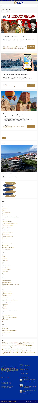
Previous (2, 158)
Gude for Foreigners (26, 342)
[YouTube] (32, 401)
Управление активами (5, 351)
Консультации (24, 347)
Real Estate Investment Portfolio (13, 343)
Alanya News (4, 208)
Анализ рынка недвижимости (7, 251)
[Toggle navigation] (36, 0)
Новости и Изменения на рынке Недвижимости (10, 299)
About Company (5, 203)
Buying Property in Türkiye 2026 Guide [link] (29, 379)
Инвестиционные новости (6, 280)
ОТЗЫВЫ (21, 372)
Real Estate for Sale (6, 230)
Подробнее (2, 373)
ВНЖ (3, 262)
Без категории (4, 258)
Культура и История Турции (7, 291)
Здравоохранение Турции (6, 275)
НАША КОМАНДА (22, 370)
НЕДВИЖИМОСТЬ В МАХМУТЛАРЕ (7, 386)
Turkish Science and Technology (8, 247)
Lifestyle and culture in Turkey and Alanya (15, 46)
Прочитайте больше (31, 46)
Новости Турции (5, 304)
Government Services (6, 214)
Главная (3, 9)
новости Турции (28, 352)
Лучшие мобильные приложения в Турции (16, 74)
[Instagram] (30, 401)
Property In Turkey (5, 343)
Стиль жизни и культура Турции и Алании (16, 48)
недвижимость (6, 352)
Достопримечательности (19, 85)
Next (35, 158)
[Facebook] (26, 401)
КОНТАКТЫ (21, 364)
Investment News (5, 219)
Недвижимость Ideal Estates (7, 293)
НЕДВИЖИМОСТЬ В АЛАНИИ (6, 379)
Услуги (10, 351)
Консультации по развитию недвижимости (9, 286)
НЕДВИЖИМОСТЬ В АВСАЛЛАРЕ (6, 381)
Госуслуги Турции (29, 343)
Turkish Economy (9, 127)
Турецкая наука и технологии (7, 321)
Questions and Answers (6, 227)
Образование (4, 308)
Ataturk (5, 46)
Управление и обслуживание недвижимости (9, 330)
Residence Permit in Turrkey (7, 236)
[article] (19, 162)
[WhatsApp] (34, 401)
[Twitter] (28, 401)
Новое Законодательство (24, 347)
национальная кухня (29, 351)
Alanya (3, 342)
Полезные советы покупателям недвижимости (10, 310)
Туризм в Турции (24, 86)
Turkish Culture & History (7, 243)
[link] (19, 158)
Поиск (4, 137)
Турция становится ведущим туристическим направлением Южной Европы (17, 115)
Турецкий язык (4, 326)
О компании (4, 306)
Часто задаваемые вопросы (6, 332)
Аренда (3, 254)
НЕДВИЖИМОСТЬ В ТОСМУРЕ (6, 383)
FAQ (20, 368)
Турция (31, 350)
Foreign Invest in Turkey (13, 342)
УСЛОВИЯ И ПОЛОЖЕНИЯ (24, 373)
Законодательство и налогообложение (8, 273)
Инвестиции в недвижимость (22, 344)
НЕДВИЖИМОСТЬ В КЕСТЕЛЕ (6, 382)
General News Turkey (6, 212)
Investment (32, 342)
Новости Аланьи (5, 297)
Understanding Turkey (14, 47)
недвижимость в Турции (17, 352)
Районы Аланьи (33, 348)
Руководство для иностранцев (11, 350)
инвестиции (20, 351)
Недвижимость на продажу (6, 295)
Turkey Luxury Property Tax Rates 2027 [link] (29, 384)
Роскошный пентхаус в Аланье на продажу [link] (9, 173)
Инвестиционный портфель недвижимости (13, 345)
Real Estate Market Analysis (7, 232)
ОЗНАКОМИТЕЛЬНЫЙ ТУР (24, 369)
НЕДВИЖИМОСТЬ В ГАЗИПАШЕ (6, 387)
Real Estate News (5, 234)
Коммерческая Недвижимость (7, 282)
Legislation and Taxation (7, 221)
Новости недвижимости (6, 302)
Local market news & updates (7, 225)
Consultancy (7, 342)
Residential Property (6, 238)
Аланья (20, 343)
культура (25, 351)
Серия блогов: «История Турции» (13, 36)
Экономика (14, 351)
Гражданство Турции (5, 267)
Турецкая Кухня (5, 319)
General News (20, 342)
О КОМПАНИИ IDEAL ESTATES (25, 365)
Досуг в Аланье (5, 271)
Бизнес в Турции (5, 260)
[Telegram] (36, 401)
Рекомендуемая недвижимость (7, 315)
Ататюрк (19, 47)
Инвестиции (4, 278)
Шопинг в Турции (5, 334)
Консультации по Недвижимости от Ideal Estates (10, 284)
